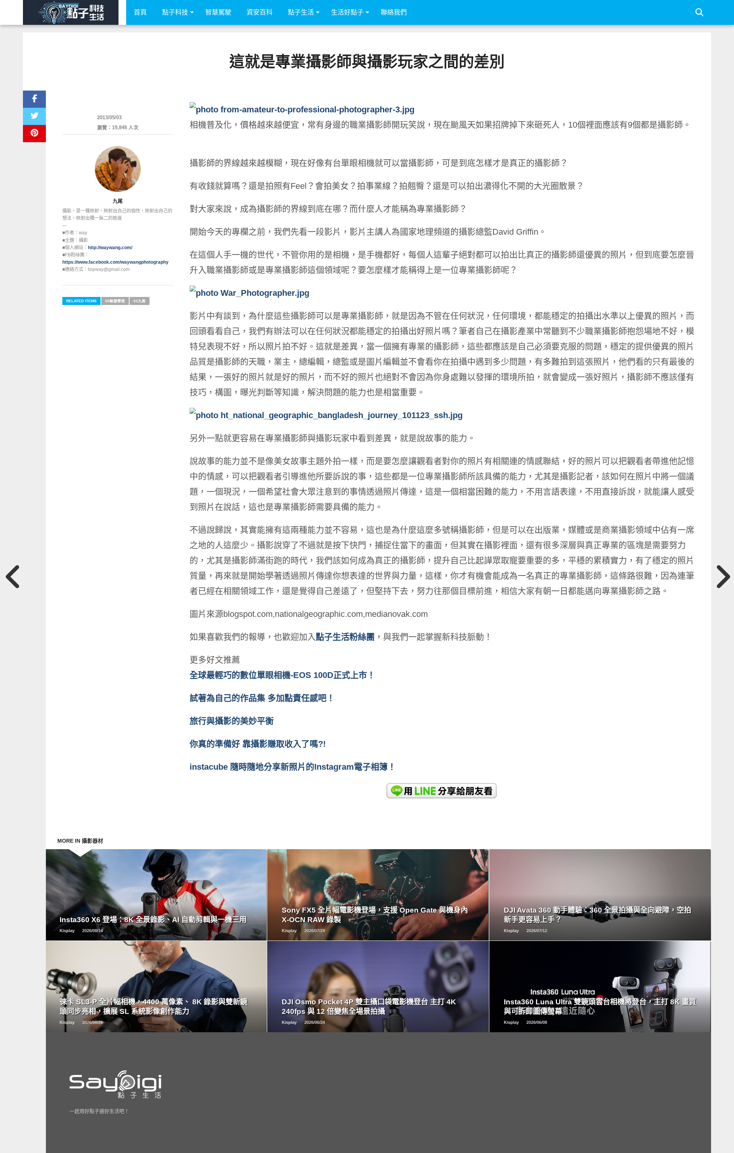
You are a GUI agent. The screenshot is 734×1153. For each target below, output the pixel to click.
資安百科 (260, 12)
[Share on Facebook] (34, 99)
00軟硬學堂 (115, 301)
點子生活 (301, 12)
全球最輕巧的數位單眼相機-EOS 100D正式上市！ (282, 675)
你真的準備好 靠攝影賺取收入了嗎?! (258, 744)
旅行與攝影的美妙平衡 (232, 721)
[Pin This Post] (34, 133)
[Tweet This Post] (34, 116)
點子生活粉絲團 (345, 637)
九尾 (118, 201)
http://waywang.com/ (110, 247)
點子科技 (175, 12)
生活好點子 (347, 12)
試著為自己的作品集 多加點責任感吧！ (262, 698)
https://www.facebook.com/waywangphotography (115, 262)
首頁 (140, 12)
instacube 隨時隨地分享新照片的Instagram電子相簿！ (293, 767)
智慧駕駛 (218, 12)
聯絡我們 (394, 12)
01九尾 (139, 301)
